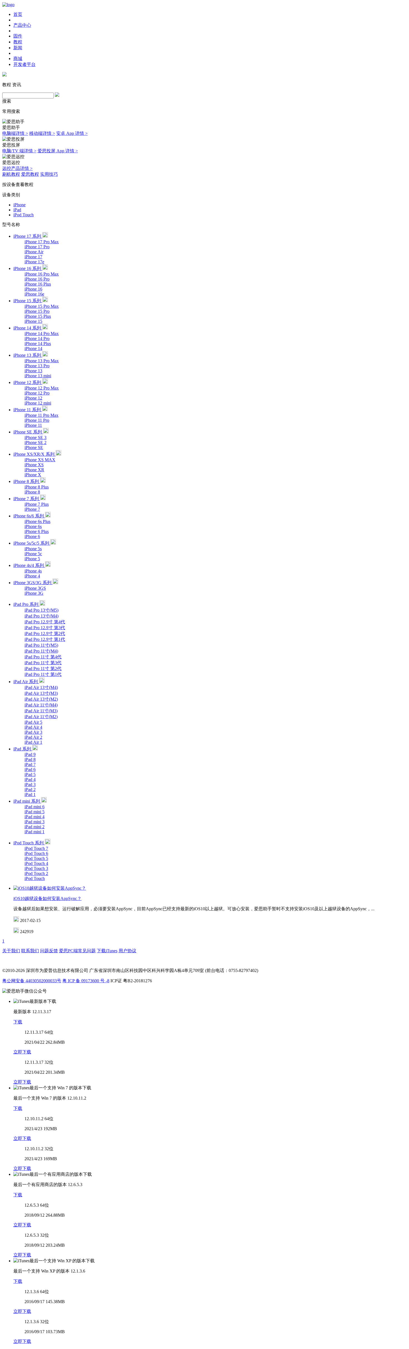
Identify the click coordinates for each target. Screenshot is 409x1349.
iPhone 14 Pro (37, 338)
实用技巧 (49, 174)
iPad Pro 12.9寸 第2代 (44, 633)
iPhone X (32, 474)
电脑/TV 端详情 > (19, 150)
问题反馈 (49, 950)
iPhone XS (34, 464)
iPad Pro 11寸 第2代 (42, 668)
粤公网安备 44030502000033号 (31, 980)
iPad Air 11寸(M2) (41, 716)
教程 (17, 41)
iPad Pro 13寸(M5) (41, 610)
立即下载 (22, 1052)
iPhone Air (33, 251)
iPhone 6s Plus (37, 521)
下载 (17, 1022)
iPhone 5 (32, 558)
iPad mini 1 (34, 831)
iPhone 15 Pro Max (41, 306)
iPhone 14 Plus (37, 343)
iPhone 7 (32, 509)
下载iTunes (107, 950)
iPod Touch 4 (36, 863)
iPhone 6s (33, 526)
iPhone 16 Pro (37, 279)
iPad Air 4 (33, 727)
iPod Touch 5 (36, 858)
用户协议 (127, 950)
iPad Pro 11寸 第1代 (42, 674)
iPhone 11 (33, 425)
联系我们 (30, 950)
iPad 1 (30, 794)
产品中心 (22, 25)
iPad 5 (30, 774)
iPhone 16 (33, 289)
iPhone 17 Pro (37, 246)
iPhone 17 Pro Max (41, 241)
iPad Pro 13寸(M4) (41, 616)
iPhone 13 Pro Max (41, 360)
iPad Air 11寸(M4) (41, 705)
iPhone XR (34, 469)
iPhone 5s (33, 548)
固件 (17, 36)
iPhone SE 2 (35, 442)
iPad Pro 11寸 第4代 (42, 656)
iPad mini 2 (34, 826)
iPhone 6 (32, 536)
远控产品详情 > (17, 168)
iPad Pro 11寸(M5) (41, 645)
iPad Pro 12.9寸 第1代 (44, 639)
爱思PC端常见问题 (77, 950)
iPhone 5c (33, 553)
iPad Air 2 (33, 737)
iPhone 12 (33, 398)
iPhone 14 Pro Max (41, 333)
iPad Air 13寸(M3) (41, 693)
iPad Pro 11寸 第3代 (42, 662)
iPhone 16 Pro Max (41, 274)
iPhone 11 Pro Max (41, 415)
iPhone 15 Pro (37, 311)
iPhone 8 (32, 492)
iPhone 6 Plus (36, 531)
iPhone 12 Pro (37, 393)
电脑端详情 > (15, 133)
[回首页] (8, 4)
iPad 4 (30, 779)
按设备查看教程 (17, 184)
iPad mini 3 (34, 821)
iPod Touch (23, 214)
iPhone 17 (33, 256)
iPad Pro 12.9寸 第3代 (44, 627)
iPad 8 (30, 759)
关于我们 (11, 950)
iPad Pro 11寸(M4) (41, 651)
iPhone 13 (33, 370)
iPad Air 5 (33, 722)
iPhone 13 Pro (37, 365)
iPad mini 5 (34, 811)
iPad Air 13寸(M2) (41, 699)
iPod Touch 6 (36, 853)
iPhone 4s (33, 571)
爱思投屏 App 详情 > (58, 150)
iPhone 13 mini (37, 375)
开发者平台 (24, 64)
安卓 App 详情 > (72, 133)
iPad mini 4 (34, 816)
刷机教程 (11, 174)
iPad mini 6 (34, 806)
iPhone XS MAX (39, 459)
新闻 (17, 47)
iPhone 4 (32, 576)
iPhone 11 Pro (36, 420)
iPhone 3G (33, 593)
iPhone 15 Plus (37, 316)
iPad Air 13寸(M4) (41, 687)
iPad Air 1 (33, 742)
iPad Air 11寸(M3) (41, 710)
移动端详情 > (42, 133)
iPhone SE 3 (35, 437)
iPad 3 (30, 784)
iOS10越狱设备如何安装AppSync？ (47, 898)
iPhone (19, 204)
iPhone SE (33, 447)
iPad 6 (30, 769)
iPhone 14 (33, 348)
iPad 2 (30, 789)
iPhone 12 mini (37, 403)
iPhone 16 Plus (37, 284)
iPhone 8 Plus (36, 487)
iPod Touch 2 (36, 873)
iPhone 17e (34, 261)
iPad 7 (30, 764)
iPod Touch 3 (36, 868)
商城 (17, 58)
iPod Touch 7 (36, 848)
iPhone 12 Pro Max (41, 388)
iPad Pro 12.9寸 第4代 (44, 621)
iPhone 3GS (35, 588)
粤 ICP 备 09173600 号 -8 (85, 980)
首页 (17, 14)
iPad (17, 209)
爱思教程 (30, 174)
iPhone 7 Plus (36, 504)
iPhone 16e (34, 294)
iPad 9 (30, 754)
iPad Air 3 (33, 732)
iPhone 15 (33, 321)
